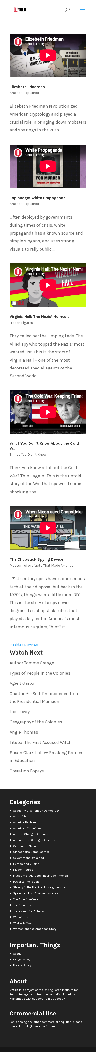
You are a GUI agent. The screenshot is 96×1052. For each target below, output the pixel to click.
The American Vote (26, 899)
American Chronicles (27, 828)
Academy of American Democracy (36, 810)
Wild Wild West (23, 923)
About (17, 953)
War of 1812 (20, 917)
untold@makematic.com (38, 1026)
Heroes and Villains (26, 864)
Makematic (17, 998)
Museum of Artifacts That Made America (42, 565)
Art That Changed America (30, 834)
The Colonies (22, 905)
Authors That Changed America (34, 840)
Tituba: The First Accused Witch (41, 742)
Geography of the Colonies (36, 722)
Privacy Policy (22, 965)
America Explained (24, 93)
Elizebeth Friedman (27, 86)
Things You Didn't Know (28, 454)
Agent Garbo (22, 683)
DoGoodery (58, 998)
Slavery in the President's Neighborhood (40, 887)
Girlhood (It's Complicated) (31, 852)
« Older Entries (24, 645)
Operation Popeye (27, 771)
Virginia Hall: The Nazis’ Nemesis (40, 316)
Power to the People (26, 881)
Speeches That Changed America (36, 893)
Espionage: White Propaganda (37, 197)
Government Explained (28, 858)
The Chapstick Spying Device (36, 559)
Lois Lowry (20, 711)
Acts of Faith (21, 816)
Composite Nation (25, 846)
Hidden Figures (21, 323)
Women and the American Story (34, 929)
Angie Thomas (24, 732)
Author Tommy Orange (32, 662)
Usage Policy (21, 959)
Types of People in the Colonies (40, 673)
